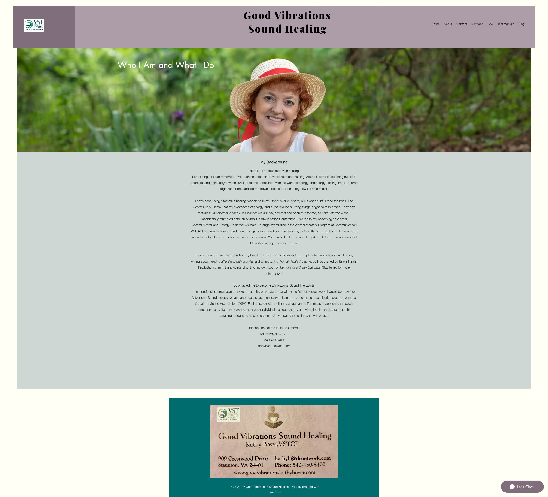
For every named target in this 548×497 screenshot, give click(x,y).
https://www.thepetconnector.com (273, 243)
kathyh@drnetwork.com (274, 346)
